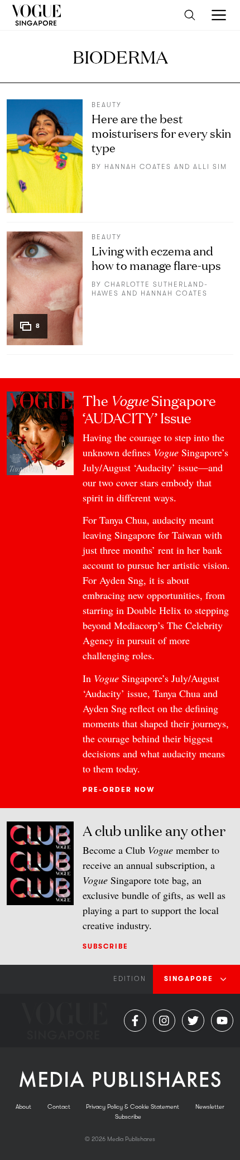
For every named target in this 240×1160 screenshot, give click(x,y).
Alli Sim (210, 167)
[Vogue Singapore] (36, 15)
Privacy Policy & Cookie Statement (132, 1106)
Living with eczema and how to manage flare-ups (156, 257)
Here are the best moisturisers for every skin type (161, 132)
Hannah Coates (137, 167)
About (23, 1106)
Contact (58, 1106)
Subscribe (105, 946)
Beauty (107, 105)
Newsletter (209, 1106)
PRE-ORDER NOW (119, 790)
